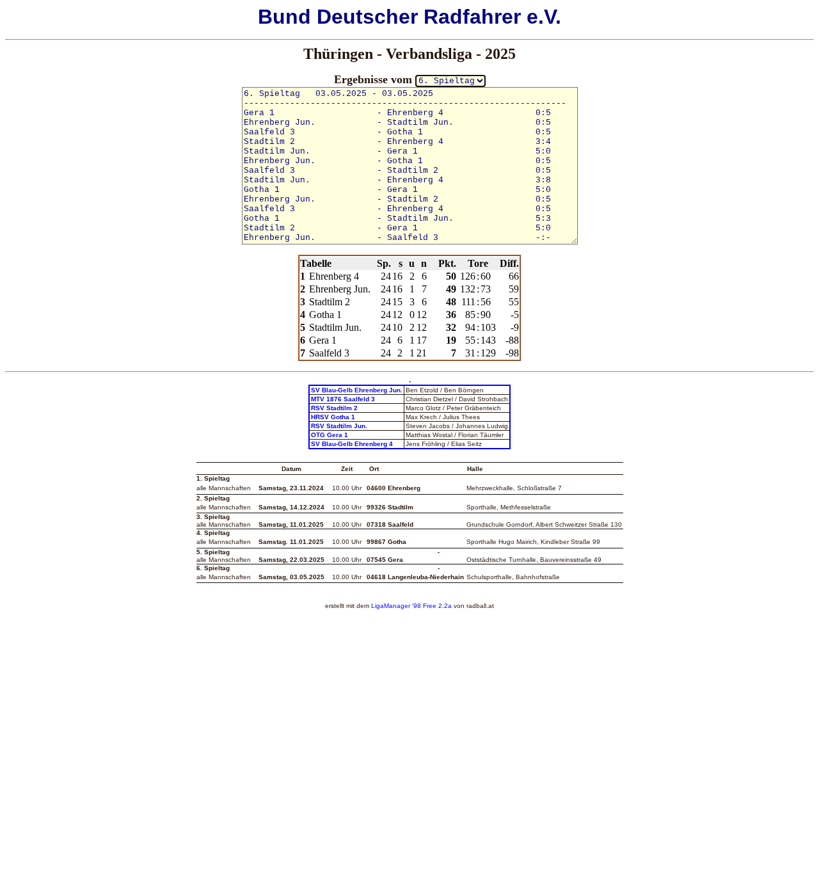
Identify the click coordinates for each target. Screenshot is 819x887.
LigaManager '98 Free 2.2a (411, 605)
